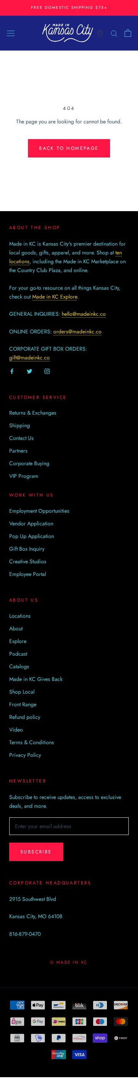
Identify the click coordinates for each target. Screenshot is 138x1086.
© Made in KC (69, 962)
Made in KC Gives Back (35, 679)
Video (16, 729)
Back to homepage (69, 148)
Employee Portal (27, 574)
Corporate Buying (29, 463)
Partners (18, 450)
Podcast (18, 654)
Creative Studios (27, 561)
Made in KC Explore (54, 296)
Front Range (22, 704)
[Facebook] (12, 371)
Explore (17, 641)
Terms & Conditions (31, 742)
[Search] (114, 33)
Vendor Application (31, 523)
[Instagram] (47, 371)
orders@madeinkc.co (77, 331)
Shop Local (21, 692)
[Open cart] (128, 33)
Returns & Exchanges (32, 413)
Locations (20, 616)
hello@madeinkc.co (84, 314)
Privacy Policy (25, 755)
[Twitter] (29, 371)
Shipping (19, 425)
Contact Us (21, 438)
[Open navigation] (11, 33)
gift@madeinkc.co (29, 357)
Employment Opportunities (39, 511)
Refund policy (24, 717)
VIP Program (23, 476)
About (16, 628)
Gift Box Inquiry (26, 549)
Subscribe (36, 851)
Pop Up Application (31, 536)
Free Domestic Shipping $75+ (69, 7)
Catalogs (19, 666)
